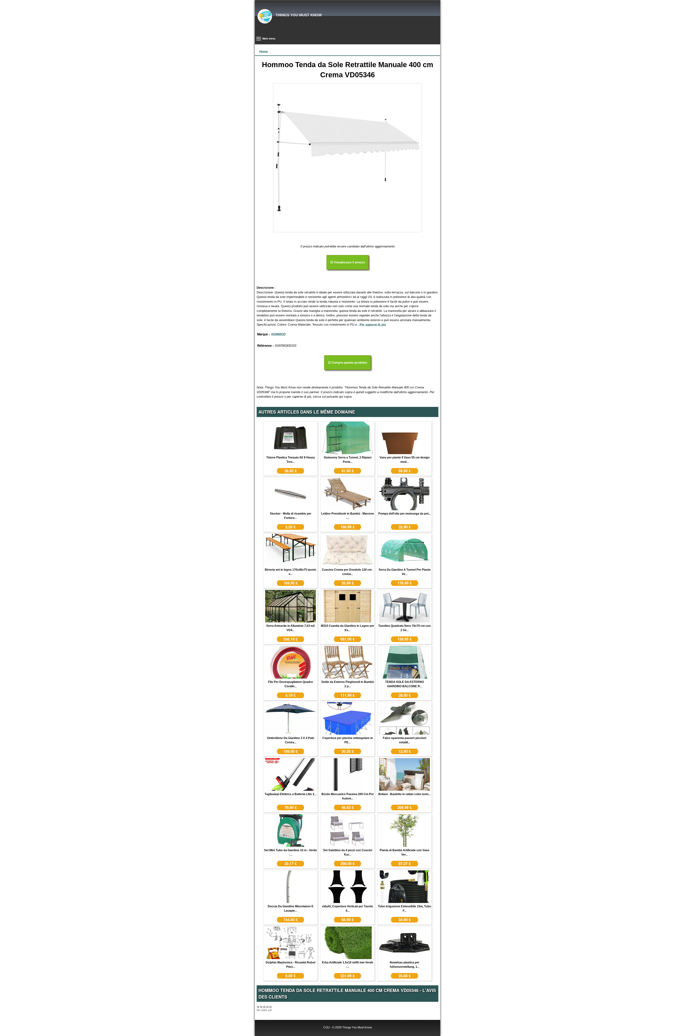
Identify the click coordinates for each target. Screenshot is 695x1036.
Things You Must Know (299, 15)
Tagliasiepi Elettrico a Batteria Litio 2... (290, 794)
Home (263, 51)
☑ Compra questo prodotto (347, 362)
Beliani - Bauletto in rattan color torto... (404, 794)
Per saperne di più (373, 324)
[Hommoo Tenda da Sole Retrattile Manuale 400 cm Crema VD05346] (347, 157)
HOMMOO (278, 334)
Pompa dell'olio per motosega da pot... (404, 513)
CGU (326, 1027)
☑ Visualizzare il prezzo (347, 262)
